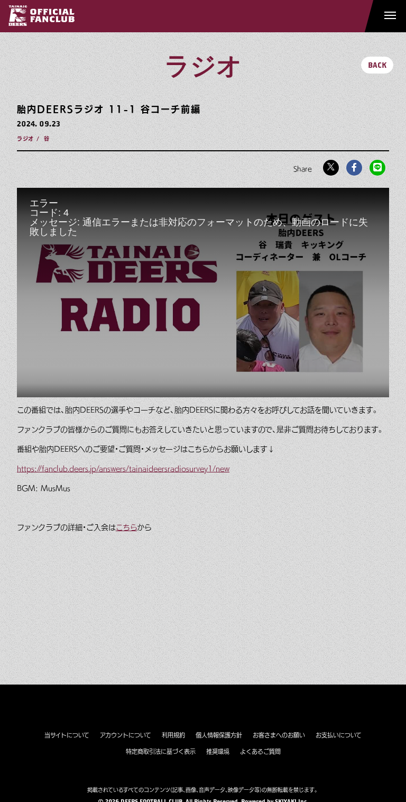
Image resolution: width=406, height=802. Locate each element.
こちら (126, 527)
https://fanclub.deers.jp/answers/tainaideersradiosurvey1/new (123, 468)
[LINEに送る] (377, 168)
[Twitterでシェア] (331, 168)
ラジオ (25, 138)
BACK (377, 64)
